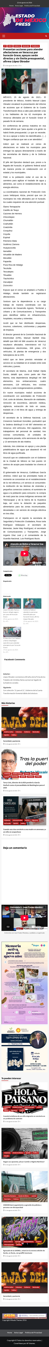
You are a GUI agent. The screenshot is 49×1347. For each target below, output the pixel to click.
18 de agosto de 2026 (11, 835)
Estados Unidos (17, 774)
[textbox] (24, 331)
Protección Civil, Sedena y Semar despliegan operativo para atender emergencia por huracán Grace (11, 642)
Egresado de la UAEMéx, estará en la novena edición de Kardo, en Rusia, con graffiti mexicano (24, 1251)
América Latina (8, 732)
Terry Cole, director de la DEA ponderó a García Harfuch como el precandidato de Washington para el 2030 (24, 785)
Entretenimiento (28, 1242)
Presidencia (35, 46)
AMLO (10, 46)
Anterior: (24, 678)
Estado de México (18, 1153)
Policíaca (30, 777)
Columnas (19, 732)
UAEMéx (18, 1245)
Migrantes (35, 820)
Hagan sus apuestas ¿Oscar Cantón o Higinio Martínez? (24, 1162)
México (6, 1110)
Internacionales (17, 820)
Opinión (6, 735)
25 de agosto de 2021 (11, 65)
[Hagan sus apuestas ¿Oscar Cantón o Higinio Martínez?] (24, 1143)
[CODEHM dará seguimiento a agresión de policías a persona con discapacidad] (24, 1186)
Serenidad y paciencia (11, 741)
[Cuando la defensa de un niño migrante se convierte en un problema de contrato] (24, 1097)
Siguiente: (22, 690)
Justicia (6, 777)
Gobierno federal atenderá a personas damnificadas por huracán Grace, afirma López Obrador (31, 614)
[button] (3, 36)
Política (14, 735)
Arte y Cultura (8, 1242)
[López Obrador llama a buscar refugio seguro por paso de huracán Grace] (12, 603)
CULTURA (18, 1242)
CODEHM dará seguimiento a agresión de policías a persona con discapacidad (22, 1206)
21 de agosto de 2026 (11, 744)
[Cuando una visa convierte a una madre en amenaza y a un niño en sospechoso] (24, 810)
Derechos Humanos (10, 1196)
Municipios (7, 1199)
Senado (6, 1156)
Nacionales (26, 46)
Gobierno (17, 46)
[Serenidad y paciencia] (24, 722)
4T (5, 46)
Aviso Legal (19, 6)
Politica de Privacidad (32, 6)
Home (11, 6)
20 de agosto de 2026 (11, 791)
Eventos (27, 774)
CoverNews (18, 1343)
